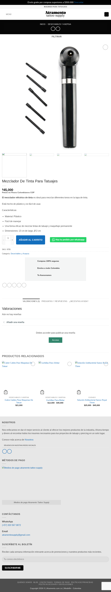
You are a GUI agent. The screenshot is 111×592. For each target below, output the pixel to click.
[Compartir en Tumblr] (24, 285)
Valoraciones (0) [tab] (31, 301)
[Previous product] (58, 29)
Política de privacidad (82, 582)
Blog (35, 582)
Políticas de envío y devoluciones (56, 584)
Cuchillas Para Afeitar (55, 400)
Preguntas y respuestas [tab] (54, 301)
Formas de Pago (62, 582)
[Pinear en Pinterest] (19, 285)
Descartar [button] (78, 2)
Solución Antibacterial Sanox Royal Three (92, 401)
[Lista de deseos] (96, 14)
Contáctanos (46, 582)
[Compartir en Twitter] (14, 285)
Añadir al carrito (31, 240)
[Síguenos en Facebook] (4, 451)
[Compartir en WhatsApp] (4, 285)
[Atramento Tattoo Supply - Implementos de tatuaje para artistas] (55, 14)
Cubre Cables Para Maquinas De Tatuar (19, 401)
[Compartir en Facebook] (9, 285)
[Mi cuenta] (101, 14)
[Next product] (53, 29)
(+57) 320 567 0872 (11, 525)
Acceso (55, 340)
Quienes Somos (24, 582)
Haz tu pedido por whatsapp (69, 239)
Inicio (42, 24)
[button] (7, 14)
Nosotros (29, 440)
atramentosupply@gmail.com (16, 535)
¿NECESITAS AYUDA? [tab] (78, 301)
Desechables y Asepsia (59, 24)
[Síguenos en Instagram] (9, 451)
